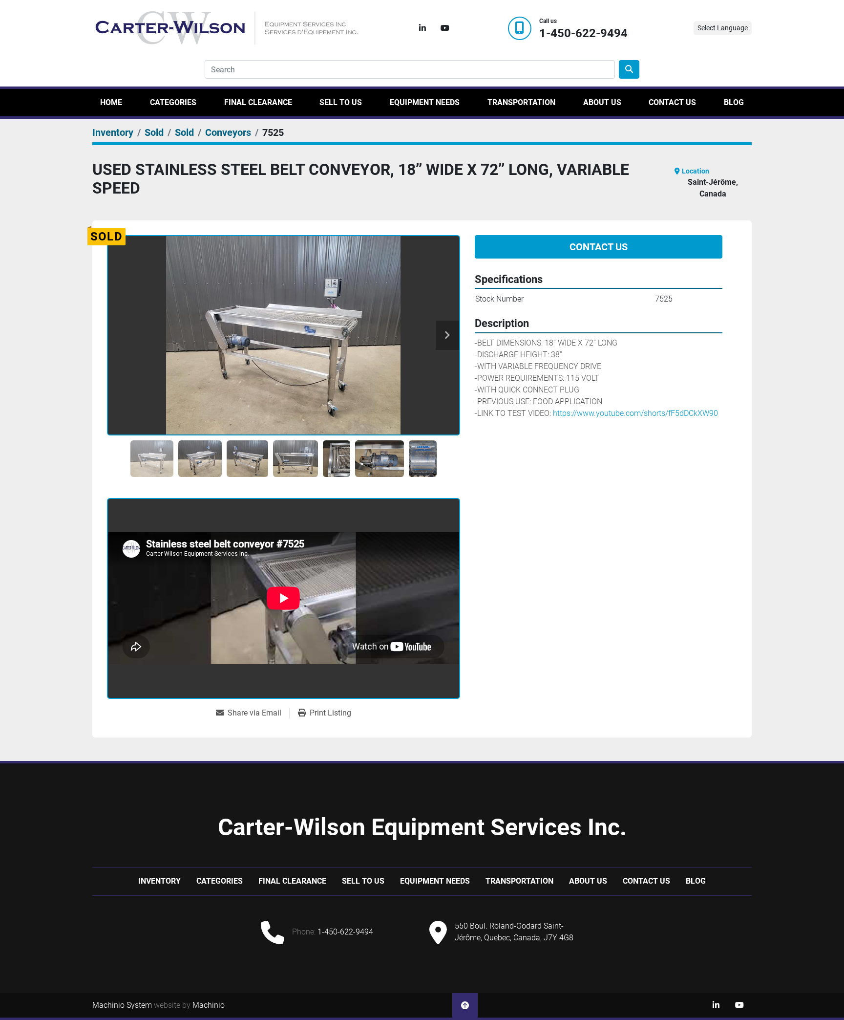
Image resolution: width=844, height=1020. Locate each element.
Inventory (159, 881)
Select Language (722, 28)
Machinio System (122, 1005)
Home (111, 102)
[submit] (629, 69)
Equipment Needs (425, 102)
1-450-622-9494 (583, 33)
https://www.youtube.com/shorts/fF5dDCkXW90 (635, 413)
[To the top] (465, 1005)
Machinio (208, 1005)
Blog (734, 102)
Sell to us (340, 102)
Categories (173, 102)
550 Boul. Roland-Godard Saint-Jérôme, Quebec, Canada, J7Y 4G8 (514, 931)
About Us (602, 102)
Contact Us (672, 102)
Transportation (521, 102)
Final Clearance (258, 102)
